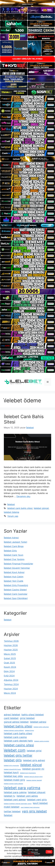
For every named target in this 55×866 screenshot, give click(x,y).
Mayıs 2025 (10, 654)
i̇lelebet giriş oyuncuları (11, 765)
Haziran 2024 (11, 688)
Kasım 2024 (10, 667)
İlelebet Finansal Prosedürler (18, 563)
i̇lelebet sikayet (36, 792)
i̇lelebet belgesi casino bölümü (14, 730)
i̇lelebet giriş (13, 760)
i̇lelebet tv (9, 796)
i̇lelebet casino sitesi (19, 745)
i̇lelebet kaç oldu (13, 776)
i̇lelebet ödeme (11, 512)
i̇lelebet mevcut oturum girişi (33, 776)
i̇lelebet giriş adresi (34, 760)
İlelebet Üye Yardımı (14, 559)
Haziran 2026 (11, 645)
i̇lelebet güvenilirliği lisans (12, 769)
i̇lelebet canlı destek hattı (18, 740)
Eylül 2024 (9, 675)
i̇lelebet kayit (11, 772)
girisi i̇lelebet (27, 718)
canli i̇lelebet (11, 718)
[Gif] (27, 159)
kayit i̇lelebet (40, 803)
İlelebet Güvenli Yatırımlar (17, 568)
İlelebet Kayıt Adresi (14, 572)
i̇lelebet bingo (29, 730)
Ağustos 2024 (11, 680)
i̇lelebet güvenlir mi (33, 768)
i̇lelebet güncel (41, 508)
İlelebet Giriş (10, 550)
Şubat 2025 (10, 658)
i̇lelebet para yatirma (22, 788)
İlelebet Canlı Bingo (14, 546)
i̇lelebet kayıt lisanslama (28, 773)
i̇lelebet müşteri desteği (34, 780)
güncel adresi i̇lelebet (16, 721)
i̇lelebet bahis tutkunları (41, 727)
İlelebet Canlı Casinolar (15, 594)
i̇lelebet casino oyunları (41, 741)
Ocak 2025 (9, 662)
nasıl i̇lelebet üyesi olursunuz (30, 807)
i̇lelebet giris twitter (18, 755)
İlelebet (11, 504)
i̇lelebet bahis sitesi (18, 726)
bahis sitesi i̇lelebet (32, 714)
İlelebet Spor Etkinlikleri (16, 598)
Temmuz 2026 (11, 641)
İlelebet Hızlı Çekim (13, 576)
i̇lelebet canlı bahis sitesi (19, 508)
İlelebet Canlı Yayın (13, 555)
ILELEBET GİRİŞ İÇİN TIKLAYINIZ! (28, 59)
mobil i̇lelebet (11, 806)
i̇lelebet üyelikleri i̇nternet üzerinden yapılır (18, 803)
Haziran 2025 (11, 649)
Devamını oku (23, 496)
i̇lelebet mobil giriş (14, 779)
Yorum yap (12, 516)
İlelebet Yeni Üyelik (13, 581)
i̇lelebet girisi (34, 750)
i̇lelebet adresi (38, 721)
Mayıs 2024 (10, 693)
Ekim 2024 (9, 671)
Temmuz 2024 (11, 684)
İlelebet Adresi (11, 537)
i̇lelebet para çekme (15, 792)
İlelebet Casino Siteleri (15, 589)
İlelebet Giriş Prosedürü (16, 585)
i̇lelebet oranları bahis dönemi (13, 783)
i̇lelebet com (14, 750)
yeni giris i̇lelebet (34, 811)
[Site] (27, 99)
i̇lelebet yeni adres (27, 796)
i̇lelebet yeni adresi (15, 799)
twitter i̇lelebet (12, 811)
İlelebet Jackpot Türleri (15, 542)
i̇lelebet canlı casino (15, 737)
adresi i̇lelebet (12, 714)
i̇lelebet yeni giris (37, 799)
